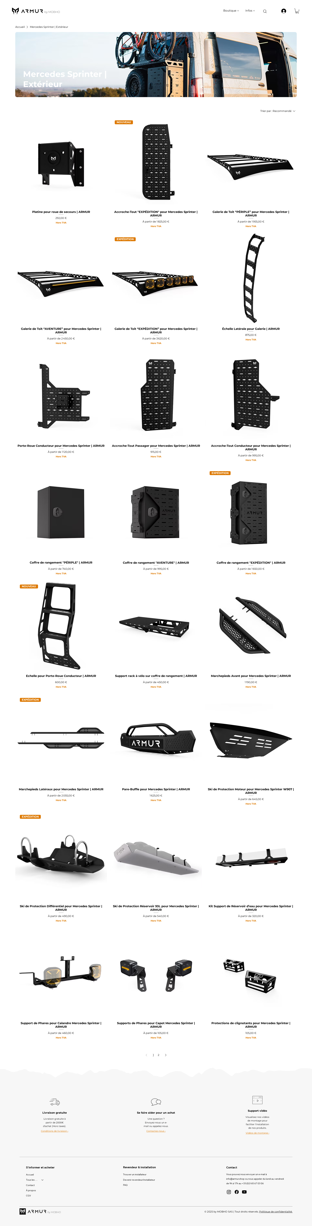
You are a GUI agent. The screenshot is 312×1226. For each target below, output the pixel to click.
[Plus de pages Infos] (254, 11)
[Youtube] (244, 1192)
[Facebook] (236, 1192)
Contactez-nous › (156, 1131)
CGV (28, 1195)
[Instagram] (229, 1192)
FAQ (125, 1185)
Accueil (30, 1174)
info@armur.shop (235, 1178)
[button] (297, 11)
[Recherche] (264, 11)
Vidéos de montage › (257, 1133)
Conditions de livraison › (54, 1131)
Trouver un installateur (134, 1174)
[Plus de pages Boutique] (238, 11)
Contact (30, 1185)
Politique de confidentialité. (275, 1211)
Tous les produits (32, 1179)
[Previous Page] (146, 1055)
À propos (31, 1190)
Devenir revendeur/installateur (139, 1179)
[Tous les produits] (43, 1179)
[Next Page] (166, 1055)
